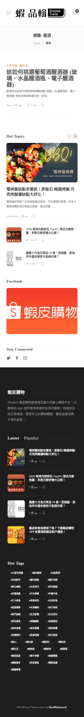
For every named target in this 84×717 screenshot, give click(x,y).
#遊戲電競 (53, 655)
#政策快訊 (34, 600)
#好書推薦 (15, 593)
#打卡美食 (15, 600)
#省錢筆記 (53, 621)
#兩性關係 (37, 572)
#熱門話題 (15, 614)
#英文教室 (53, 634)
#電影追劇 (53, 662)
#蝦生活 (14, 648)
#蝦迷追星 (15, 655)
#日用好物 (53, 600)
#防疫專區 (34, 662)
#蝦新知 (45, 641)
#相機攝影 (34, 621)
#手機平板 (53, 593)
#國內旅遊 (34, 579)
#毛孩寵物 (34, 607)
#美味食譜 (15, 628)
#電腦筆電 (15, 669)
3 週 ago (33, 513)
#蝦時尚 (62, 641)
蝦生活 (24, 65)
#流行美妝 (53, 607)
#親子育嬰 (34, 655)
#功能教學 (55, 572)
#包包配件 (15, 579)
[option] (42, 204)
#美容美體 (34, 628)
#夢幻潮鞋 (15, 586)
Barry (9, 105)
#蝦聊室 (63, 648)
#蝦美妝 (31, 648)
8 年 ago (17, 105)
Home (36, 43)
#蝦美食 (47, 648)
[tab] (13, 438)
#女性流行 (34, 586)
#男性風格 (15, 621)
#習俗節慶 (53, 628)
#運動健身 (15, 662)
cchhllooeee (12, 216)
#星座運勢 (15, 607)
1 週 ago (24, 216)
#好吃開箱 (53, 586)
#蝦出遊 (29, 641)
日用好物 (12, 65)
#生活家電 (34, 614)
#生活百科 (53, 614)
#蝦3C (14, 641)
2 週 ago (33, 487)
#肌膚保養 (34, 634)
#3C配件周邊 (17, 572)
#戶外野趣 (34, 593)
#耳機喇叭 (15, 634)
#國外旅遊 (53, 579)
